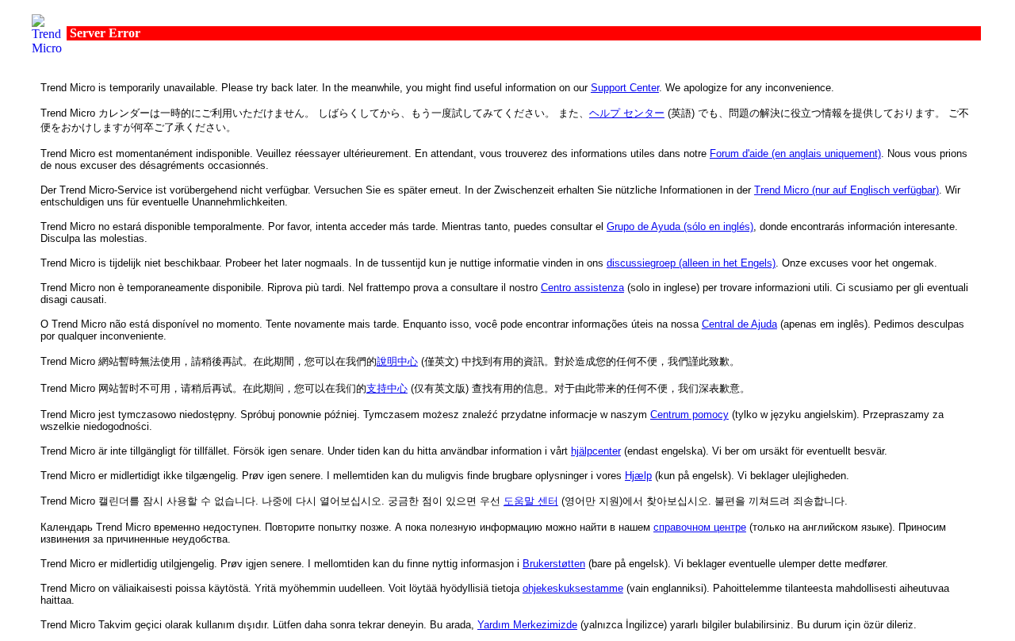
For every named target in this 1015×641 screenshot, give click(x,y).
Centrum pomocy (689, 414)
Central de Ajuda (739, 324)
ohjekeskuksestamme (573, 588)
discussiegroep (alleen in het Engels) (691, 263)
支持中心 (387, 388)
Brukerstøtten (554, 564)
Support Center (625, 88)
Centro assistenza (582, 288)
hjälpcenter (596, 451)
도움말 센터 (531, 501)
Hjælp (638, 476)
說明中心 (397, 361)
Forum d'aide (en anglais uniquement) (795, 153)
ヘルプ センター (627, 113)
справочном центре (699, 527)
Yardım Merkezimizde (527, 625)
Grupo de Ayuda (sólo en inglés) (680, 226)
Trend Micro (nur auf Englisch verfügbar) (846, 190)
